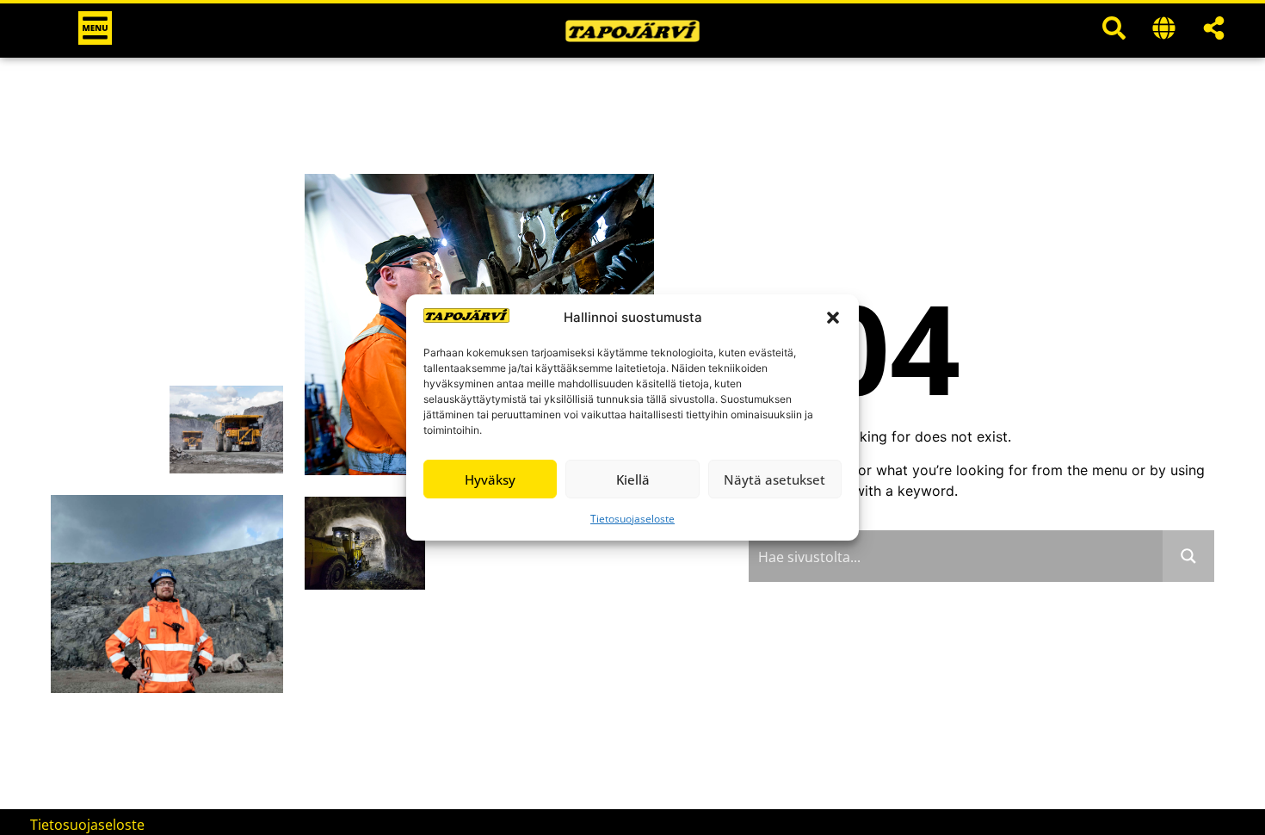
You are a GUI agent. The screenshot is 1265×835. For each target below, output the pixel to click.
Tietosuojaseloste (632, 518)
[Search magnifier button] (1188, 556)
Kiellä (633, 479)
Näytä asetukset (774, 479)
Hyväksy (490, 479)
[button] (833, 317)
